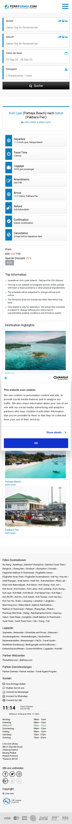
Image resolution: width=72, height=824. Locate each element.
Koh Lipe (7, 593)
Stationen (52, 632)
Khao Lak (60, 580)
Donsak (52, 568)
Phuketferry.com (10, 660)
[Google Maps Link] (5, 781)
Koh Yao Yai (8, 601)
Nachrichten (44, 636)
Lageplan (48, 648)
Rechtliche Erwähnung (13, 644)
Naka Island (24, 605)
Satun (5, 617)
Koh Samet (28, 597)
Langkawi (49, 601)
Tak (35, 621)
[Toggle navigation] (66, 5)
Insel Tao (35, 580)
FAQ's (38, 640)
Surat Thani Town (23, 621)
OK (36, 443)
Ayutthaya (17, 564)
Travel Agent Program (46, 671)
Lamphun (38, 601)
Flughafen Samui (44, 572)
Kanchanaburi (47, 580)
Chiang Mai (18, 568)
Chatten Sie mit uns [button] (15, 688)
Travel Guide (49, 640)
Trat (48, 621)
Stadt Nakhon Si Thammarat (46, 617)
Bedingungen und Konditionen (40, 644)
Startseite (7, 632)
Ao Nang (7, 564)
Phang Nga (39, 609)
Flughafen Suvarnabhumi (37, 576)
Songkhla (26, 617)
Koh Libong (58, 589)
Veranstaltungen (29, 636)
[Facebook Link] (5, 774)
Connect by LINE (14, 700)
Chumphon (41, 568)
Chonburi (30, 568)
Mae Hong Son (10, 605)
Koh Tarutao (41, 597)
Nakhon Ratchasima (41, 605)
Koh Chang (44, 585)
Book (9, 262)
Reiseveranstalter (11, 640)
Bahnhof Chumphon (34, 564)
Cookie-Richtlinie (34, 648)
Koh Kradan (19, 589)
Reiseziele (18, 632)
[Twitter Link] (12, 774)
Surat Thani (8, 621)
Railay (26, 613)
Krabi (18, 601)
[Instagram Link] (19, 774)
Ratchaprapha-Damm (41, 613)
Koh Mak (17, 593)
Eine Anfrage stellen (16, 684)
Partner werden (27, 671)
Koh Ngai (56, 593)
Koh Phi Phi (8, 597)
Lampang (27, 601)
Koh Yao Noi (55, 597)
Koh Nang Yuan (42, 593)
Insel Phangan (9, 580)
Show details (54, 432)
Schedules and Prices (35, 632)
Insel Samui (23, 580)
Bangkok (7, 568)
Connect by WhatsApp (17, 696)
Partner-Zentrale (10, 671)
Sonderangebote (11, 636)
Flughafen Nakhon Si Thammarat (18, 572)
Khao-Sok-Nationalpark (14, 585)
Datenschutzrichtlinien (13, 648)
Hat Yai (54, 576)
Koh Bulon (32, 585)
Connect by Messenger (17, 692)
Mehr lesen (10, 485)
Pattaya (29, 609)
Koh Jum (55, 585)
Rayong (57, 613)
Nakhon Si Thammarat (13, 609)
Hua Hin (63, 576)
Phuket (50, 609)
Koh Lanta (32, 589)
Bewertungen (27, 640)
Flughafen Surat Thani (13, 576)
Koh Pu (18, 597)
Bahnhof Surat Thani (55, 564)
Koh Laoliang (45, 589)
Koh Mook (28, 593)
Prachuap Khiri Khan (12, 613)
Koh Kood (7, 589)
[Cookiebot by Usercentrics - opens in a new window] (53, 378)
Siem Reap (15, 617)
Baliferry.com (26, 660)
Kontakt (58, 648)
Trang (41, 621)
